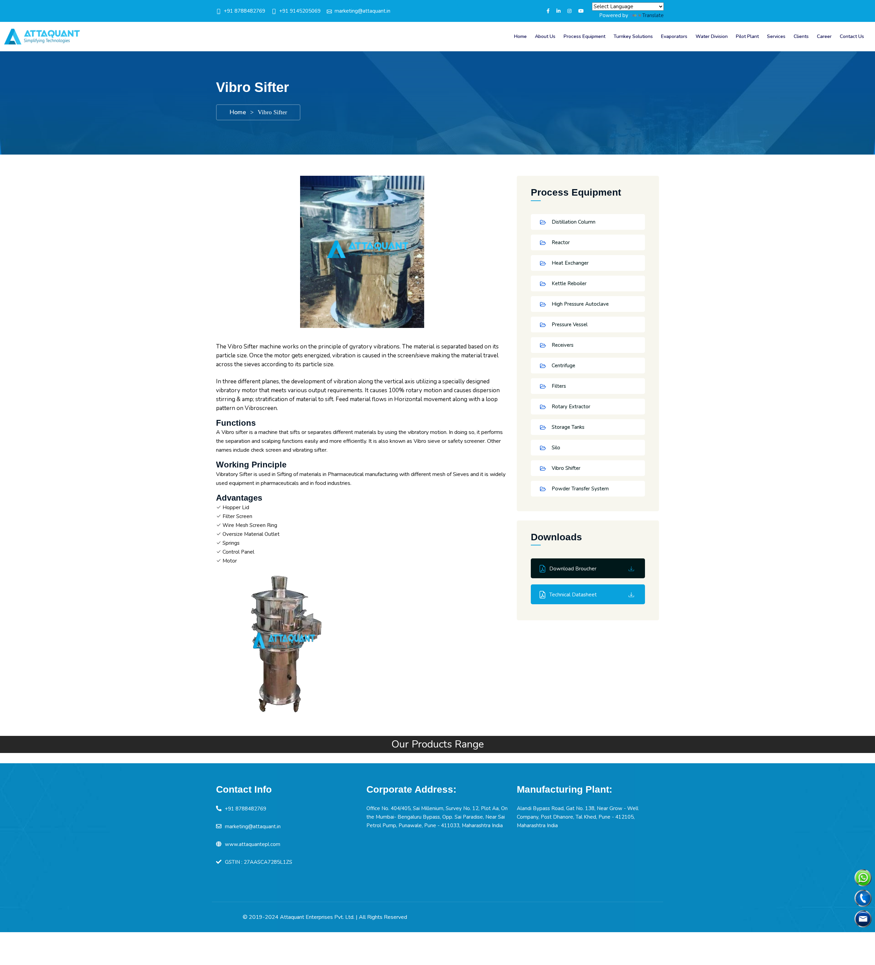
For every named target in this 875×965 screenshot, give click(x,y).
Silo (555, 447)
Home (520, 36)
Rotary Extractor (570, 406)
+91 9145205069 (300, 11)
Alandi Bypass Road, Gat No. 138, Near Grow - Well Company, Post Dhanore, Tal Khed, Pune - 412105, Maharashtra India (577, 817)
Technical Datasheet (573, 594)
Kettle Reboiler (568, 283)
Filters (558, 386)
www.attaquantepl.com (252, 844)
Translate (653, 15)
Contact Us (852, 36)
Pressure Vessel (569, 324)
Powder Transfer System (579, 488)
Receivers (562, 345)
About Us (545, 36)
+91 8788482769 (244, 11)
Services (776, 36)
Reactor (560, 242)
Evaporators (674, 36)
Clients (801, 36)
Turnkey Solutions (633, 36)
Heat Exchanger (569, 263)
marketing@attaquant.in (362, 11)
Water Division (712, 36)
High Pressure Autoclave (579, 304)
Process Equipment (584, 36)
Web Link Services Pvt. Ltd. (627, 917)
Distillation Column (572, 222)
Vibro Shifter (565, 468)
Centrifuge (562, 365)
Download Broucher (572, 568)
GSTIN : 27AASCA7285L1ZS (258, 862)
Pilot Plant (747, 36)
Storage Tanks (567, 427)
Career (824, 36)
